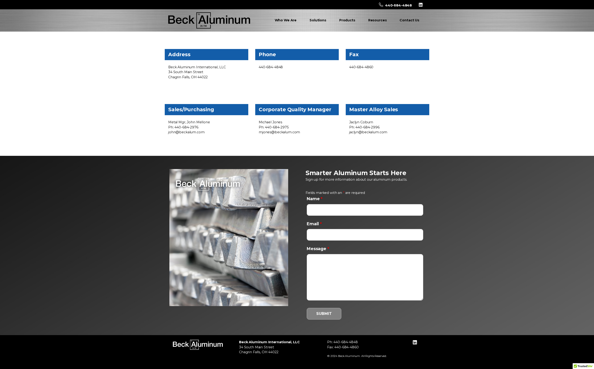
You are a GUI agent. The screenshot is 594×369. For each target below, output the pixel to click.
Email (314, 224)
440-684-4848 (398, 5)
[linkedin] (421, 5)
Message (318, 248)
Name (315, 198)
